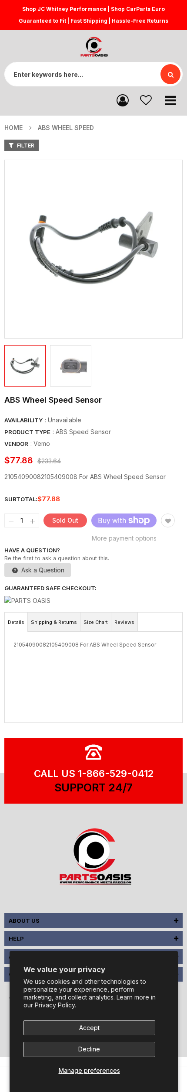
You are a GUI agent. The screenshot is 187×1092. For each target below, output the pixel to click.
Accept (89, 1027)
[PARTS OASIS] (93, 858)
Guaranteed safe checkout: (50, 588)
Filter (25, 145)
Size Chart (95, 622)
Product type (27, 431)
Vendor (16, 443)
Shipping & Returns (54, 622)
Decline (89, 1049)
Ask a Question (42, 570)
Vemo (41, 443)
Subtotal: (20, 499)
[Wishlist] (146, 99)
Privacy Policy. (55, 1005)
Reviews (124, 622)
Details (16, 622)
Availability (23, 420)
